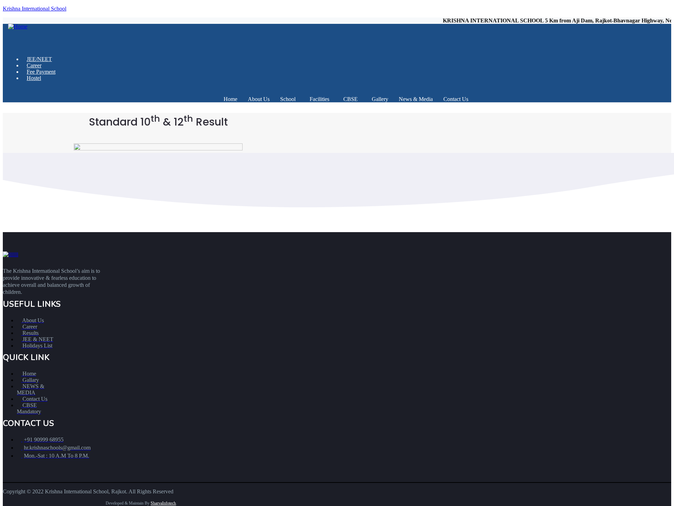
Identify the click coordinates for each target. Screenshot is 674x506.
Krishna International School (34, 9)
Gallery (380, 99)
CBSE (350, 99)
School (288, 99)
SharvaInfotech (163, 503)
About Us (259, 99)
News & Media (416, 99)
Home (230, 99)
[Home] (17, 26)
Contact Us (455, 99)
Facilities (319, 99)
